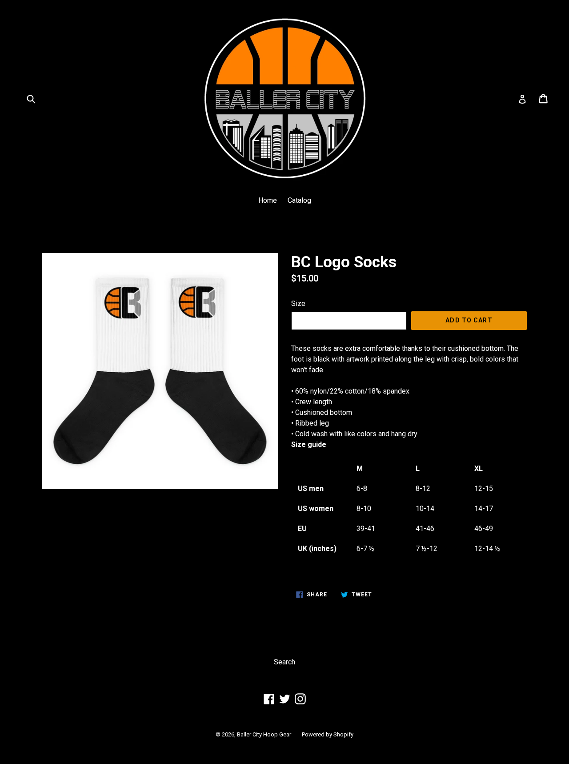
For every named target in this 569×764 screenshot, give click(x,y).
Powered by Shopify (327, 734)
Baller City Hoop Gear (264, 734)
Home (267, 200)
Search (284, 662)
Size (298, 303)
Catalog (299, 200)
